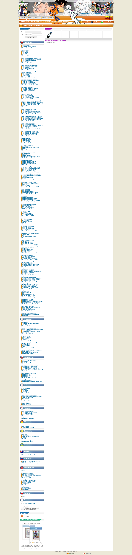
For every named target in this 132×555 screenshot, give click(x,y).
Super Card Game (26, 276)
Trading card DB (26, 374)
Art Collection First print (28, 474)
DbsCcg (37, 17)
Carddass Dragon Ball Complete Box (31, 58)
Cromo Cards (25, 448)
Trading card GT (26, 376)
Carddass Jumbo (26, 325)
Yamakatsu (25, 315)
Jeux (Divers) (25, 338)
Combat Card (25, 435)
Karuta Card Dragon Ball (28, 166)
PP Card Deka (25, 220)
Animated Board (26, 388)
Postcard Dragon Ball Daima (29, 215)
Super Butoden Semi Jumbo (29, 274)
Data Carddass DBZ (27, 94)
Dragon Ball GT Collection (28, 394)
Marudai (24, 178)
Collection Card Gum (27, 87)
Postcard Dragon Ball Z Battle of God (31, 217)
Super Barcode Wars (27, 263)
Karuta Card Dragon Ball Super (30, 171)
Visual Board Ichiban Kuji (28, 309)
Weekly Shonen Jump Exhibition (30, 314)
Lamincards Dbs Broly (27, 400)
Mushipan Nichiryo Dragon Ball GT (31, 200)
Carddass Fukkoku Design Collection (31, 59)
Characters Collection (27, 76)
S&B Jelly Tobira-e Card (28, 229)
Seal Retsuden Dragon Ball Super (30, 246)
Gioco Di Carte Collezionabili (29, 395)
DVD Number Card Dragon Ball (30, 131)
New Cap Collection (27, 206)
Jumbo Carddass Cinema (28, 159)
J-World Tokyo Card (27, 164)
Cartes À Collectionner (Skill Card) (31, 328)
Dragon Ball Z (25, 332)
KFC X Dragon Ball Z (27, 414)
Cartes (30, 17)
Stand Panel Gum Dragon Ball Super (31, 261)
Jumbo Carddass (26, 155)
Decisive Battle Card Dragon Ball (30, 104)
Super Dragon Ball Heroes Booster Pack (32, 278)
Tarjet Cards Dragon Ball (28, 440)
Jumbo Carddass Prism (28, 162)
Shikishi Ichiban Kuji (27, 249)
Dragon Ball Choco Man (28, 108)
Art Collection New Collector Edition (31, 475)
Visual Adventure (26, 308)
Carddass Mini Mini (27, 62)
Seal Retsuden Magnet (28, 247)
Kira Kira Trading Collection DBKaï (31, 174)
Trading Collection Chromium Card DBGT (32, 301)
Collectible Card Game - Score (29, 363)
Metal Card (25, 184)
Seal (23, 235)
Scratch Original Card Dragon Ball (30, 233)
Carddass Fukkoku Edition (29, 60)
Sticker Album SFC (27, 349)
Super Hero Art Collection (28, 486)
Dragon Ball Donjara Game (29, 109)
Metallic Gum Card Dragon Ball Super (31, 186)
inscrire (38, 548)
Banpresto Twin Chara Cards (29, 49)
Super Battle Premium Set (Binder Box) (32, 271)
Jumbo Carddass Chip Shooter (30, 157)
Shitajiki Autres (26, 251)
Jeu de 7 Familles (26, 337)
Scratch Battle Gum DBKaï (29, 232)
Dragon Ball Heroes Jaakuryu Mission (31, 112)
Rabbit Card (25, 464)
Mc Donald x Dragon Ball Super (30, 342)
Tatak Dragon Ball (26, 404)
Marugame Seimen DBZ (28, 179)
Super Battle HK (26, 417)
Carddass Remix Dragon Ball (29, 66)
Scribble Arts (25, 234)
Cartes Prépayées (26, 72)
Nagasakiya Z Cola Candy (28, 205)
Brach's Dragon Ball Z (27, 362)
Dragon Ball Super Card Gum (29, 126)
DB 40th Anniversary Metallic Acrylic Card (32, 103)
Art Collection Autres (27, 473)
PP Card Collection (27, 219)
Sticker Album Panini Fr (28, 347)
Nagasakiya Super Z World (28, 203)
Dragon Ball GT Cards (27, 333)
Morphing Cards (26, 402)
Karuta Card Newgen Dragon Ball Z (31, 168)
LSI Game (24, 176)
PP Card (24, 218)
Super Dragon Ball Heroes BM (29, 283)
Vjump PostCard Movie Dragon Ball (31, 307)
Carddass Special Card (28, 68)
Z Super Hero (25, 489)
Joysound (24, 154)
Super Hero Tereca (26, 488)
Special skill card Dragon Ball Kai (30, 259)
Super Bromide (26, 273)
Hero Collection (26, 141)
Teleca (23, 293)
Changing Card (26, 74)
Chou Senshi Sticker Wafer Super (30, 80)
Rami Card (24, 438)
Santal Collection (26, 403)
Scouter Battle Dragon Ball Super (30, 230)
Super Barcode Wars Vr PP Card (30, 265)
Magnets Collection (27, 340)
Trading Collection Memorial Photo (31, 303)
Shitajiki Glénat (26, 344)
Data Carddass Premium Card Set (30, 97)
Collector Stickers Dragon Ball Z (30, 367)
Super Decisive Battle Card (29, 277)
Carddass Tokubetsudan (28, 69)
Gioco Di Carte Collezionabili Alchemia (32, 396)
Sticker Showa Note (27, 262)
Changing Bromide (27, 73)
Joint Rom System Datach (28, 152)
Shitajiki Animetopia (27, 250)
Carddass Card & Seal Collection (30, 57)
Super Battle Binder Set (28, 269)
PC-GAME (24, 212)
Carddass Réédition (27, 55)
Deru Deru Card (26, 106)
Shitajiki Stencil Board (27, 255)
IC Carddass (25, 146)
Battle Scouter (25, 50)
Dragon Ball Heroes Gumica (29, 115)
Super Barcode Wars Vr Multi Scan (30, 264)
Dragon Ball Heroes (27, 110)
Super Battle (25, 266)
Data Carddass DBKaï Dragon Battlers (31, 101)
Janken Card (25, 149)
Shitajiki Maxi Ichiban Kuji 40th (30, 252)
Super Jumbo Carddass (28, 288)
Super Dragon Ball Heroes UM (29, 281)
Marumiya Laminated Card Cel (29, 181)
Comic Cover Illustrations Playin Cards (32, 93)
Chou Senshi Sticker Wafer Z (29, 79)
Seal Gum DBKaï (26, 239)
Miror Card (24, 196)
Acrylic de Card (26, 45)
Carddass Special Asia (27, 411)
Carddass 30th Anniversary (29, 71)
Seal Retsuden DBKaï (27, 243)
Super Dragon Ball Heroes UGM (30, 284)
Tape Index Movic (26, 292)
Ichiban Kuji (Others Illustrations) (30, 147)
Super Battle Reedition (28, 272)
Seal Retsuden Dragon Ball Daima (30, 244)
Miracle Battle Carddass (28, 191)
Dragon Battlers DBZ (27, 413)
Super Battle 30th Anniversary (29, 268)
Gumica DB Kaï (26, 140)
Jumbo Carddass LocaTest (29, 161)
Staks (23, 346)
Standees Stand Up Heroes (29, 373)
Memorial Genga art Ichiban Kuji (30, 183)
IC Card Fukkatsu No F (28, 145)
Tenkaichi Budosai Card (28, 294)
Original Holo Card (27, 208)
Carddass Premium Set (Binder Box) (31, 64)
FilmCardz (24, 370)
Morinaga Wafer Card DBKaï (29, 199)
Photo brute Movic (27, 213)
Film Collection (26, 135)
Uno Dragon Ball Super (28, 306)
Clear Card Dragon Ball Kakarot (30, 86)
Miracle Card (25, 195)
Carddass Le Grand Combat (29, 327)
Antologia (24, 389)
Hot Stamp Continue (27, 142)
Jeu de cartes (25, 150)
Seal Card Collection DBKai (29, 236)
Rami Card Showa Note (28, 228)
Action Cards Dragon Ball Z (29, 360)
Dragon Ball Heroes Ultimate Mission (31, 119)
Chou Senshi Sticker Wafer (29, 77)
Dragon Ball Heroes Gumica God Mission (32, 118)
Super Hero (25, 484)
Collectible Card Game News (29, 366)
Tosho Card (25, 298)
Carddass (24, 54)
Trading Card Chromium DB (29, 377)
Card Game (25, 52)
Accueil (22, 17)
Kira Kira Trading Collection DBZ (30, 173)
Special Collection (26, 482)
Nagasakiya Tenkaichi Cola (29, 204)
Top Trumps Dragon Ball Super (30, 352)
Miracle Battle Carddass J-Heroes (30, 193)
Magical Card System (27, 177)
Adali (23, 470)
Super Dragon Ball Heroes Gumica (31, 279)
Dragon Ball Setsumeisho (28, 123)
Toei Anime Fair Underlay (28, 296)
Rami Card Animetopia (28, 226)
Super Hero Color (26, 487)
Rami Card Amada (26, 225)
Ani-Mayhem (25, 361)
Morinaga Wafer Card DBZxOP (29, 198)
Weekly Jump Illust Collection (29, 313)
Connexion (109, 1)
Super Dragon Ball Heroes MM (29, 285)
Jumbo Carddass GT (27, 160)
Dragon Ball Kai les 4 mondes (29, 122)
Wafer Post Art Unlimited (28, 312)
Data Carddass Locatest (28, 96)
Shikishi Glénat (26, 343)
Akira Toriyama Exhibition (28, 472)
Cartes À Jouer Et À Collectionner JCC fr (32, 329)
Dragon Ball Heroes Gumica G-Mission (32, 116)
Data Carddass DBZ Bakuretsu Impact (31, 98)
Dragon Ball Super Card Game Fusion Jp (32, 125)
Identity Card (25, 479)
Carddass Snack (26, 67)
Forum (44, 17)
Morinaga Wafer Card (27, 197)
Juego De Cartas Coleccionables (30, 436)
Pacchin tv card (26, 211)
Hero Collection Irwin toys (28, 503)
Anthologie (25, 322)
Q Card (24, 222)
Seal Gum (24, 237)
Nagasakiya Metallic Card (28, 201)
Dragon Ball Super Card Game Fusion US (32, 369)
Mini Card (24, 188)
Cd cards (24, 391)
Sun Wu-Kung (25, 483)
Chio (23, 496)
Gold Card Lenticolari (27, 397)
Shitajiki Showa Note (27, 254)
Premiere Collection (27, 221)
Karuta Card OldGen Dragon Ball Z (31, 167)
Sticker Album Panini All (28, 427)
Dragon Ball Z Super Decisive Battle (31, 128)
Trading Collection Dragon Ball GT (31, 302)
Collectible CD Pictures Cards (29, 454)
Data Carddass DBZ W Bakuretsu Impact (32, 100)
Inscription (102, 1)
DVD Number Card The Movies (29, 133)
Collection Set (25, 91)
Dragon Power (25, 130)
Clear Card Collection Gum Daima (30, 84)
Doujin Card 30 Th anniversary (29, 477)
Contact (51, 17)
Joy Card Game (26, 153)
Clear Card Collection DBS (28, 82)
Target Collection (26, 351)
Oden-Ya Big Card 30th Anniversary (31, 461)
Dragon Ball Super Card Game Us (30, 368)
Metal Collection (26, 185)
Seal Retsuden (25, 241)
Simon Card (25, 415)
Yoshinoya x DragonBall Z (28, 418)
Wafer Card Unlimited (27, 310)
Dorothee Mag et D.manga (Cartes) (31, 331)
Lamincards (25, 339)
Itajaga (24, 148)
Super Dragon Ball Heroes (28, 280)
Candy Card (25, 51)
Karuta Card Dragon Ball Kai (29, 170)
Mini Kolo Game (26, 190)
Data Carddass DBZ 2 (27, 95)
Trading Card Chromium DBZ (29, 379)
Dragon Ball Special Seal (28, 124)
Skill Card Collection (27, 257)
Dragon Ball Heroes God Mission (30, 113)
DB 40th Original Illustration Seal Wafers (32, 102)
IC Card (24, 144)
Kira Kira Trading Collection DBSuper (31, 175)
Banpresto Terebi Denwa (28, 47)
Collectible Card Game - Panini (30, 365)
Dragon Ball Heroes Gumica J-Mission (31, 117)
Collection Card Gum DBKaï (29, 89)
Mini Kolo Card (26, 189)
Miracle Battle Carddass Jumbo (30, 192)
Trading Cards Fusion (27, 441)
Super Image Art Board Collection (30, 287)
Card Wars (24, 53)
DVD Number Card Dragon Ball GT (31, 132)
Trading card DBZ (26, 375)
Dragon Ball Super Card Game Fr (30, 335)
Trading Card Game (27, 380)
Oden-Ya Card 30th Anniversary (30, 462)
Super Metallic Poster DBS (28, 290)
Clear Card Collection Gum (29, 83)
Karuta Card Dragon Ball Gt (29, 169)
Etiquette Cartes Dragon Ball (29, 134)
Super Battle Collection (28, 270)
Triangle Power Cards (27, 305)
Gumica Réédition (26, 139)
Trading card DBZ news (28, 300)
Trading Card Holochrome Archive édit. (32, 381)
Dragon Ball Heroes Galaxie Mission (31, 111)
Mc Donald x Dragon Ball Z (29, 182)
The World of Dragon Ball (28, 295)
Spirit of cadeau (26, 345)
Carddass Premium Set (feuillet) (30, 65)
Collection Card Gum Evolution (30, 88)
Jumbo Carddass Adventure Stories (31, 156)
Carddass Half (25, 61)
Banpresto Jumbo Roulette (29, 46)
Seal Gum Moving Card (28, 240)
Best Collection (26, 476)
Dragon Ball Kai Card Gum (29, 120)
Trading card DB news (27, 299)
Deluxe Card (25, 105)
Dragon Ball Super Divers (28, 127)
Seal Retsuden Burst (27, 242)
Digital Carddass (26, 330)
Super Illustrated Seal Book (29, 286)
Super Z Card (25, 291)
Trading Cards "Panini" (28, 353)
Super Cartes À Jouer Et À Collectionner (32, 350)
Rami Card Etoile (26, 227)
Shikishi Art (25, 248)
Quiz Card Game (26, 223)
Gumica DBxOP (26, 138)
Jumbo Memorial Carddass (29, 163)
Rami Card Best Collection (29, 480)
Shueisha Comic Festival (28, 256)
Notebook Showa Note (28, 207)
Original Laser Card (27, 210)
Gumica (24, 137)
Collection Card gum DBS (28, 90)
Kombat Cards (25, 398)
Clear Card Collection (27, 81)
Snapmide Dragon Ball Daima (29, 258)
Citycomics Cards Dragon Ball (29, 412)
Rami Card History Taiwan (28, 481)
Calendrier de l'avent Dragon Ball (30, 323)
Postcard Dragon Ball (27, 214)
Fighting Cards (26, 336)
